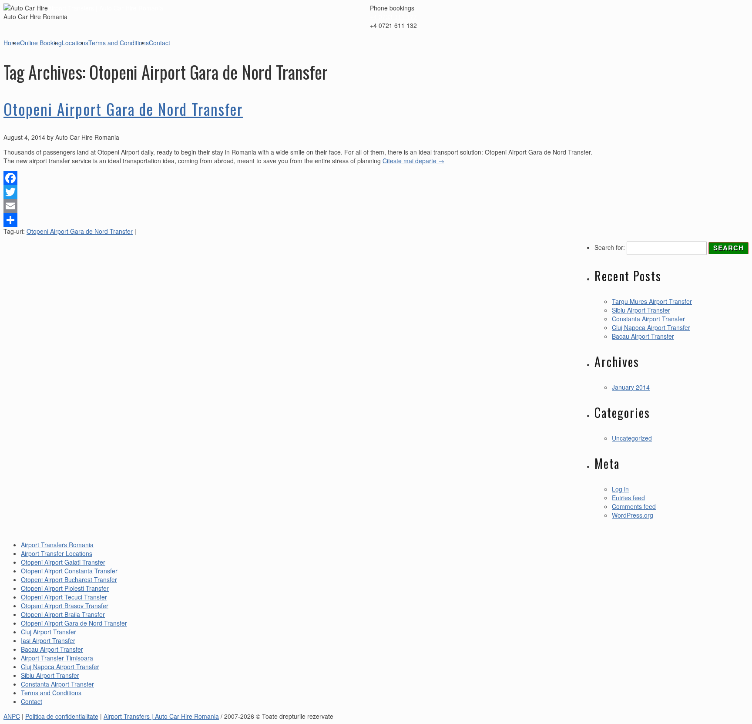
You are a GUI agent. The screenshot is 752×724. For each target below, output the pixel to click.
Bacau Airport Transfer (643, 336)
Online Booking (41, 42)
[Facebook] (297, 178)
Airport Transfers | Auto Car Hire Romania (105, 7)
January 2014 (631, 387)
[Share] (297, 220)
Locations (75, 42)
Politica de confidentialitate (61, 716)
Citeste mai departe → (413, 160)
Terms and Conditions (118, 42)
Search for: (609, 247)
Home (11, 42)
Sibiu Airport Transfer (641, 310)
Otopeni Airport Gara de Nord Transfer (123, 109)
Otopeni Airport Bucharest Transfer (69, 579)
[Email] (297, 206)
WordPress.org (632, 515)
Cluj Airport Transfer (48, 631)
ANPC (11, 716)
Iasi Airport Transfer (48, 640)
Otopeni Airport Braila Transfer (63, 614)
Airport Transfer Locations (56, 553)
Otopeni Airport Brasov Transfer (64, 605)
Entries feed (628, 497)
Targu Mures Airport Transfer (652, 301)
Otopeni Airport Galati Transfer (63, 562)
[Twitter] (297, 192)
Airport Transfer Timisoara (57, 657)
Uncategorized (632, 438)
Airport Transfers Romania (57, 544)
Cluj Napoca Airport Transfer (651, 327)
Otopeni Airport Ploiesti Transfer (65, 588)
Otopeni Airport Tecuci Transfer (64, 597)
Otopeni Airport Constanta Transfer (69, 570)
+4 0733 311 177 (393, 16)
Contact (159, 42)
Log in (620, 489)
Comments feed (634, 506)
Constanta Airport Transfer (648, 318)
